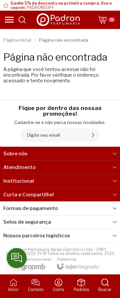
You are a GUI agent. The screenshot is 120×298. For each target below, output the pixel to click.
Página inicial (17, 40)
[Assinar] (93, 135)
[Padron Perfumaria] (58, 19)
